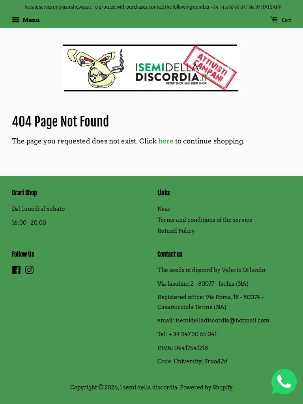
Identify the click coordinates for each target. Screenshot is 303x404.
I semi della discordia (149, 387)
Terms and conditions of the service (204, 219)
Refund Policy (176, 231)
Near (164, 208)
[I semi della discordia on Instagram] (29, 271)
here (166, 141)
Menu (30, 20)
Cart (286, 20)
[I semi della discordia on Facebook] (16, 271)
